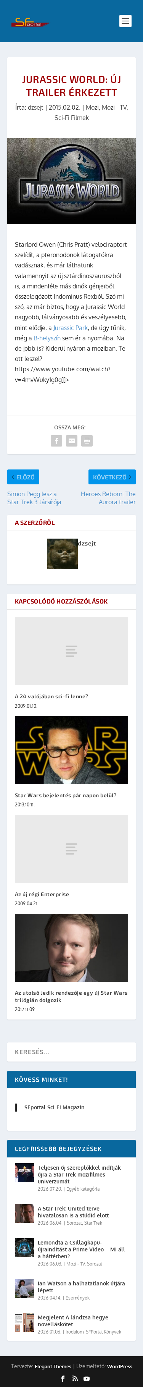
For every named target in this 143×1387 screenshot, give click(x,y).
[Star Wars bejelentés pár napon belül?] (72, 750)
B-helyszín (47, 338)
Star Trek (93, 1223)
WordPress (119, 1366)
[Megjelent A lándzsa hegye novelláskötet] (24, 1322)
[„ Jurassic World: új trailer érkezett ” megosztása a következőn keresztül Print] (87, 440)
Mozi (92, 107)
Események (78, 1298)
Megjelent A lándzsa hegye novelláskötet (73, 1320)
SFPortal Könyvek (103, 1332)
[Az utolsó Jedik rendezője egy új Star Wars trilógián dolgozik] (72, 948)
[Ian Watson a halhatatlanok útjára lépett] (24, 1288)
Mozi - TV (114, 107)
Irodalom (75, 1332)
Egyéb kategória (83, 1189)
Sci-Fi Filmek (72, 117)
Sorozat (74, 1223)
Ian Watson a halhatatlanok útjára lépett (81, 1286)
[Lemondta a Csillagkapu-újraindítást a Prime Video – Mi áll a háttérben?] (24, 1247)
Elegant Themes (53, 1366)
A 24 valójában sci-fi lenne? (51, 696)
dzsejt (35, 107)
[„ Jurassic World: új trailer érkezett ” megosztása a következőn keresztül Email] (71, 440)
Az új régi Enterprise (42, 894)
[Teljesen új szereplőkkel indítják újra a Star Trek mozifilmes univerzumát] (24, 1172)
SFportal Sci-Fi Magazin (54, 1107)
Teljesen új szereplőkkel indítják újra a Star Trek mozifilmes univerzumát (79, 1174)
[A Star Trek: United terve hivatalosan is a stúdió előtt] (24, 1213)
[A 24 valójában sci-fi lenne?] (72, 651)
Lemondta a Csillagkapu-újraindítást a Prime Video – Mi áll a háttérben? (81, 1249)
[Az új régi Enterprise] (72, 849)
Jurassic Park (70, 328)
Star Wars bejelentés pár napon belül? (66, 795)
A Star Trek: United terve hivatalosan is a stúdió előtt (73, 1212)
